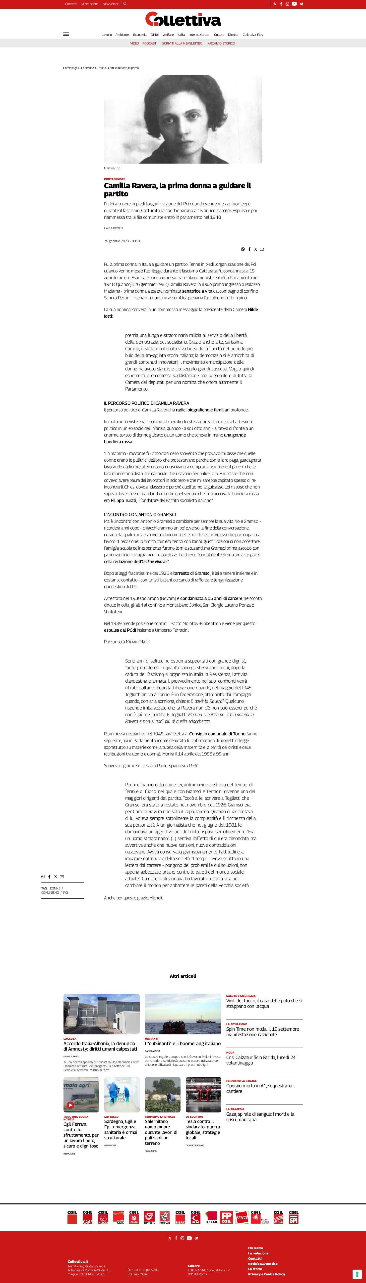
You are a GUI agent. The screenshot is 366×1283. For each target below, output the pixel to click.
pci (65, 892)
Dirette (233, 35)
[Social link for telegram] (301, 4)
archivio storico (221, 43)
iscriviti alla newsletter (182, 43)
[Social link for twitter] (275, 4)
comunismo (50, 892)
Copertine (87, 68)
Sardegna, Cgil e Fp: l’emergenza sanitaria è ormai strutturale (120, 1129)
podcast (149, 43)
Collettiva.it (78, 1261)
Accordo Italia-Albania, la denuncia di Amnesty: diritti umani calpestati (100, 1046)
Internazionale (199, 35)
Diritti (155, 35)
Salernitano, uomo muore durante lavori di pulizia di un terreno (161, 1132)
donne (55, 888)
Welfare (168, 35)
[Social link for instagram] (287, 4)
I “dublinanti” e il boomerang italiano (183, 1043)
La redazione (90, 4)
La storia (255, 1269)
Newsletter (111, 4)
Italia (181, 35)
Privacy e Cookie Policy (266, 1274)
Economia (140, 35)
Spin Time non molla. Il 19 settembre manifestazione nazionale (262, 1031)
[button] (243, 249)
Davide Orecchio (195, 1145)
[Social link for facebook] (281, 4)
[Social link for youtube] (294, 4)
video (134, 43)
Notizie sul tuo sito (263, 1264)
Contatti (71, 4)
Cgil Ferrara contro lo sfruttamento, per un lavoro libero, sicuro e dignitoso (81, 1135)
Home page (70, 68)
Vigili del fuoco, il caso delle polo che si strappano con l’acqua (264, 1003)
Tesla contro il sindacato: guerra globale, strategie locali (203, 1129)
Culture (219, 35)
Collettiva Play (253, 35)
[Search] (125, 4)
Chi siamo (255, 1248)
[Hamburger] (66, 34)
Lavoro (107, 35)
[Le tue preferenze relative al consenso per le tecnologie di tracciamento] (357, 1274)
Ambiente (122, 35)
